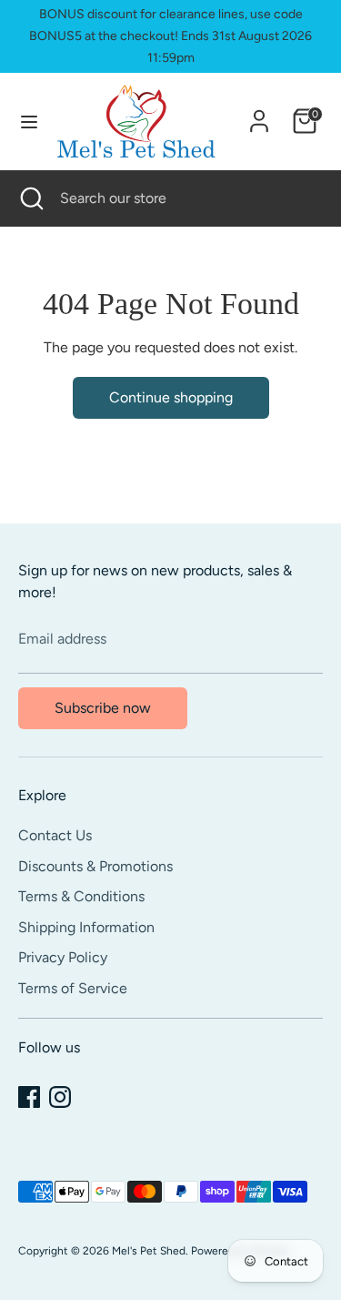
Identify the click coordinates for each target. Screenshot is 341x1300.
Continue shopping (171, 397)
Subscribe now (103, 707)
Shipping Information (86, 927)
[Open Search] (30, 198)
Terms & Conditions (81, 896)
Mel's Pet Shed (149, 1250)
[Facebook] (29, 1097)
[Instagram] (60, 1097)
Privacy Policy (62, 957)
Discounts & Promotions (95, 866)
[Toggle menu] (29, 121)
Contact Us (55, 835)
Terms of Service (72, 988)
